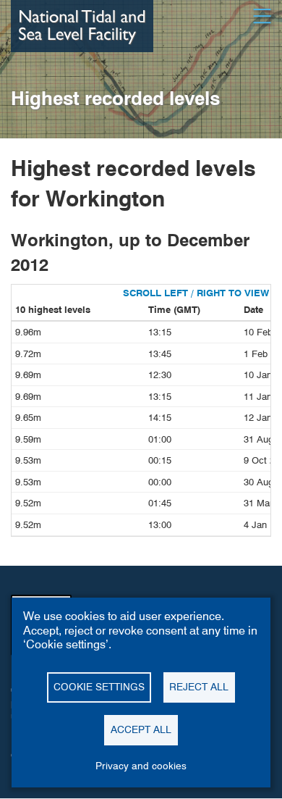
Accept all (141, 729)
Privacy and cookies (141, 765)
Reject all (198, 687)
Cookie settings (99, 687)
